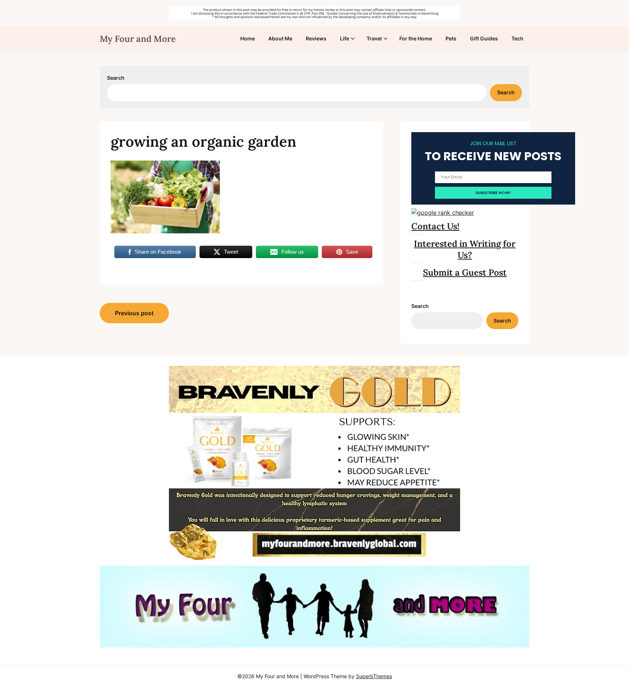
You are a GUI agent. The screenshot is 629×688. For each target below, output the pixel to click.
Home (247, 38)
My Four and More (138, 38)
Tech (517, 38)
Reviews (316, 38)
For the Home (415, 38)
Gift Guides (484, 38)
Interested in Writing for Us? (464, 249)
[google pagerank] (442, 212)
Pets (451, 38)
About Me (280, 38)
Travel (374, 38)
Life (344, 38)
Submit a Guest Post (465, 272)
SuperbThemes (374, 676)
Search (115, 78)
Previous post (134, 313)
